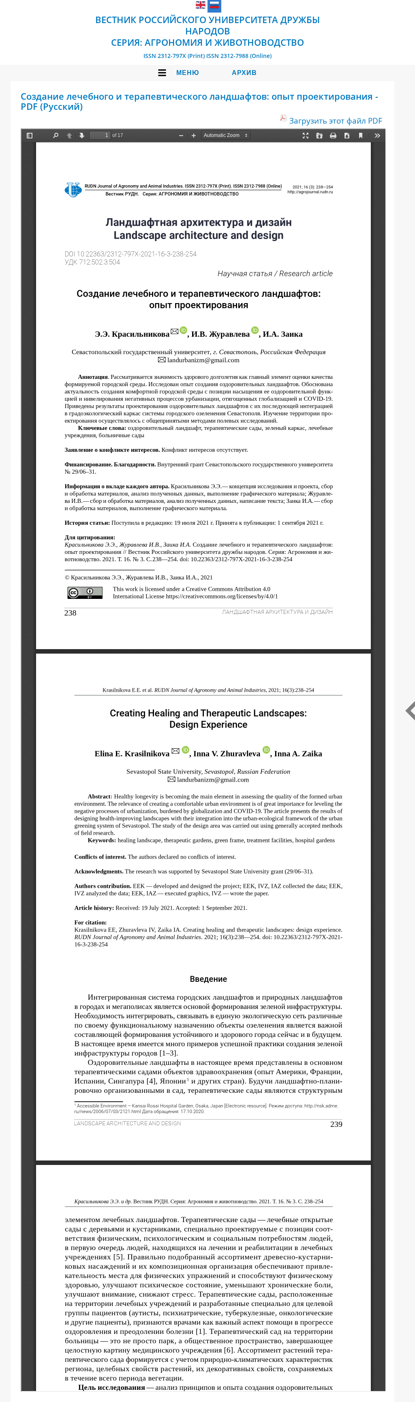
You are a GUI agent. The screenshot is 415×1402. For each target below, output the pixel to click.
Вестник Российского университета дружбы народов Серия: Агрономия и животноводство (207, 30)
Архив (244, 72)
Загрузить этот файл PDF (335, 120)
